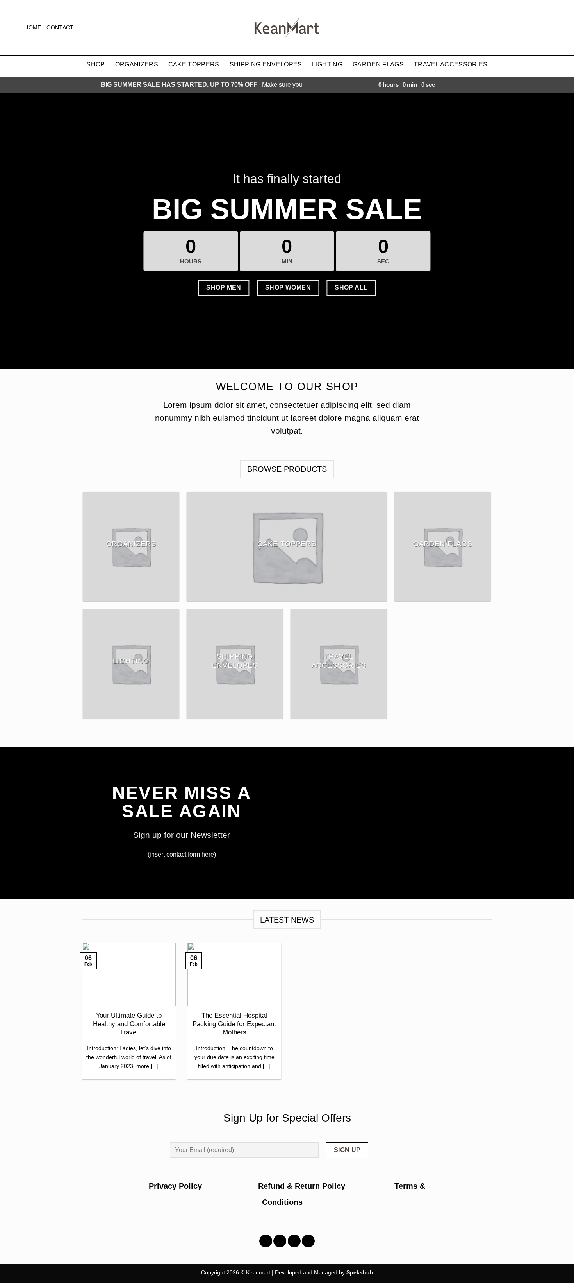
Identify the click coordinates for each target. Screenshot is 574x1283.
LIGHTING (327, 64)
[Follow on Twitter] (294, 1241)
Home (32, 27)
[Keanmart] (287, 27)
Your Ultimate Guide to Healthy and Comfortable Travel (129, 1024)
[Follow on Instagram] (279, 1241)
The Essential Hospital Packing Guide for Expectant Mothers (234, 1024)
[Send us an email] (308, 1241)
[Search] (9, 28)
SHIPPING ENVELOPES (266, 64)
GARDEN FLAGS (378, 64)
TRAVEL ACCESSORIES (451, 64)
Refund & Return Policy (301, 1186)
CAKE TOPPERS (193, 64)
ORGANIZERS (136, 64)
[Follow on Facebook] (265, 1241)
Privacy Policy (203, 1186)
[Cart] (564, 27)
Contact (59, 27)
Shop (95, 64)
